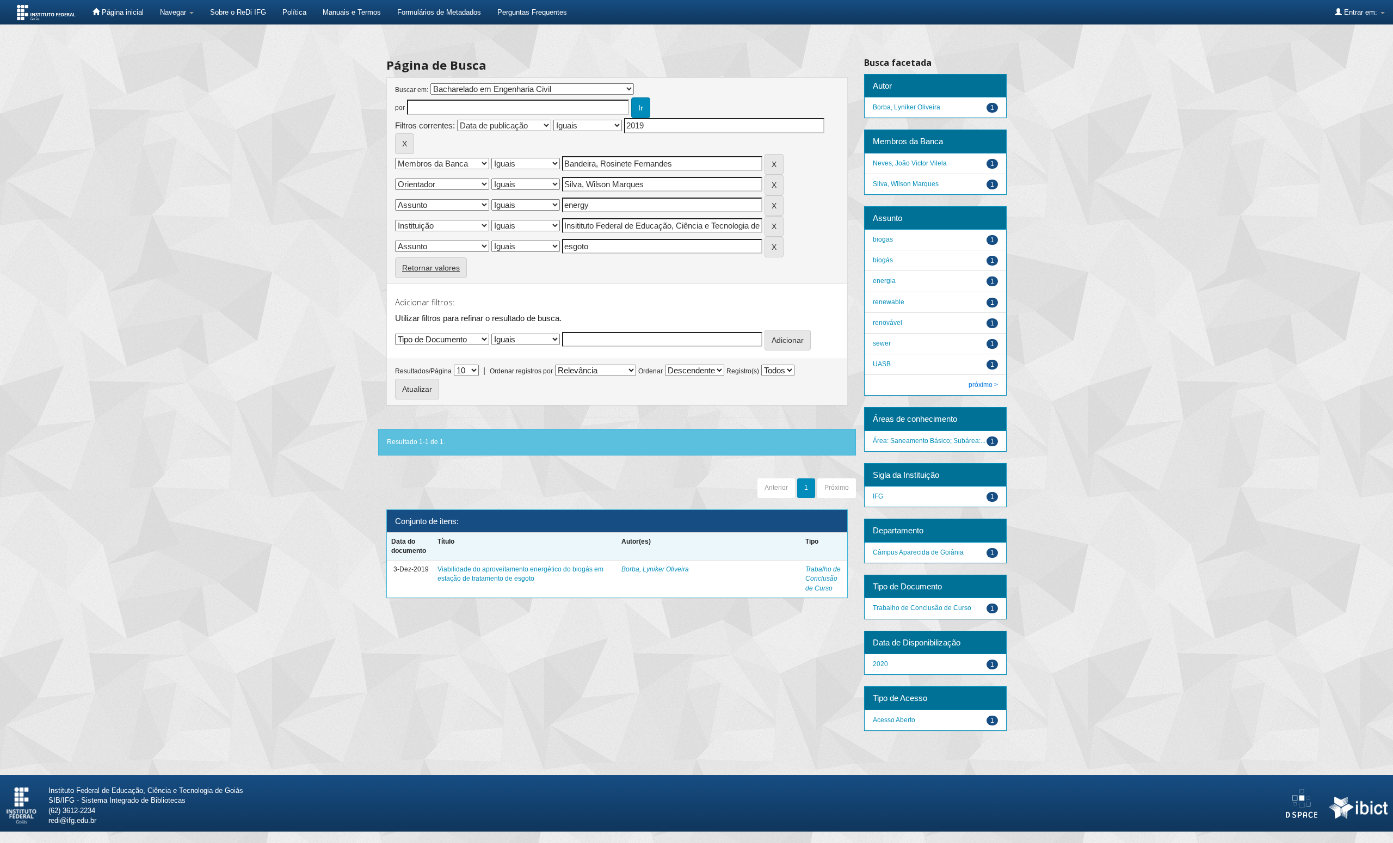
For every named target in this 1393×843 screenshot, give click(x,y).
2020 (880, 664)
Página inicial (122, 12)
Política (294, 12)
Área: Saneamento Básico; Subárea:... (929, 441)
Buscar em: (411, 90)
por (400, 108)
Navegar (174, 12)
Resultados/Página (423, 371)
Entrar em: (1360, 12)
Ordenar (650, 371)
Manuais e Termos (352, 12)
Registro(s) (742, 371)
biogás (883, 260)
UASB (882, 364)
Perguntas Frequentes (532, 12)
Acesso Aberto (894, 720)
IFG (878, 496)
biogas (883, 239)
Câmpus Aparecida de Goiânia (918, 552)
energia (884, 281)
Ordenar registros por (521, 371)
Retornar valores (431, 267)
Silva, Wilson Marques (906, 184)
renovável (887, 323)
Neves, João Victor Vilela (910, 163)
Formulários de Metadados (439, 12)
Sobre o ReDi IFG (238, 12)
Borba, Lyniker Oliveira (655, 569)
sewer (882, 343)
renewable (888, 302)
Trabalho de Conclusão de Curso (823, 578)
